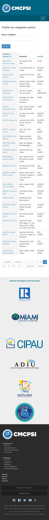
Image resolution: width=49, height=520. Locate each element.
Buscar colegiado (9, 34)
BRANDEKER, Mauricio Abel (8, 157)
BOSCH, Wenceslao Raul (9, 107)
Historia (6, 446)
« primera (7, 262)
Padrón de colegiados (11, 469)
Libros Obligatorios (10, 466)
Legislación (8, 462)
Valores (4, 479)
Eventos (4, 476)
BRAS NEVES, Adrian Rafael (8, 185)
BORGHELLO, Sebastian (8, 91)
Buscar (6, 46)
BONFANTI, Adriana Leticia (9, 62)
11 (9, 266)
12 (14, 266)
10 (4, 266)
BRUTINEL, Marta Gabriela (9, 242)
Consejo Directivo (10, 448)
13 (19, 266)
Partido (40, 56)
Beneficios (7, 464)
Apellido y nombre (7, 55)
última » (41, 266)
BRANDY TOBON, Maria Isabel (9, 173)
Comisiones (8, 452)
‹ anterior (17, 262)
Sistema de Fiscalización (25, 488)
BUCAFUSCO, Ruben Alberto (8, 251)
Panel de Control (24, 493)
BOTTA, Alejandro (10, 120)
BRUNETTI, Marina (10, 220)
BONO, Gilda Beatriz (8, 75)
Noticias (5, 474)
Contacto (5, 481)
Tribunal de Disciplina (11, 450)
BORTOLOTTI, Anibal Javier (8, 98)
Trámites (7, 460)
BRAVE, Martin (8, 198)
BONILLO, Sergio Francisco (9, 69)
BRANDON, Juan (9, 166)
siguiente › (31, 266)
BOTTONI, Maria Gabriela (9, 144)
